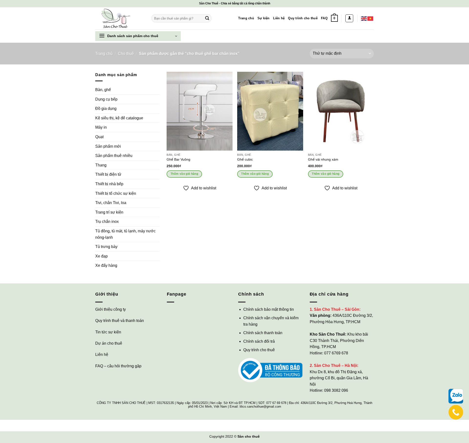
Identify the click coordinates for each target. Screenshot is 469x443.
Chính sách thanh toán (262, 333)
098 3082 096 (336, 390)
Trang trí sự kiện (109, 212)
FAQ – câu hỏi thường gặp (118, 366)
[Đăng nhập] (349, 18)
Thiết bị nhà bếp (109, 184)
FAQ (324, 18)
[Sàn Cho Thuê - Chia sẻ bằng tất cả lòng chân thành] (119, 18)
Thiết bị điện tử (108, 174)
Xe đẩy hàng (106, 265)
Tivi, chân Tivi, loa (110, 203)
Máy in (101, 127)
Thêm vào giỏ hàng (184, 173)
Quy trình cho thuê (303, 18)
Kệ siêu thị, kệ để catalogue (119, 118)
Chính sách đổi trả (259, 341)
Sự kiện (263, 18)
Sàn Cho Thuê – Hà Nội (335, 365)
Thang (101, 165)
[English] (364, 18)
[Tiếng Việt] (370, 18)
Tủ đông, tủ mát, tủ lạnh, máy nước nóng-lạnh (125, 234)
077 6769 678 (336, 353)
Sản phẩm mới (108, 146)
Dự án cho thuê (108, 343)
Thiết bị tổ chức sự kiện (115, 193)
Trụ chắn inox (107, 221)
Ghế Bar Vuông (178, 159)
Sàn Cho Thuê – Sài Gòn (336, 309)
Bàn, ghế (103, 90)
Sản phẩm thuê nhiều (113, 156)
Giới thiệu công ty (110, 309)
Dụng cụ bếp (106, 99)
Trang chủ (246, 18)
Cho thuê (126, 54)
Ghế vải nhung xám (323, 159)
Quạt (99, 137)
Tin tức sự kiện (108, 332)
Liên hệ (279, 18)
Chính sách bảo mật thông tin (268, 309)
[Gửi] (207, 18)
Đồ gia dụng (106, 108)
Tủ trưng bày (106, 247)
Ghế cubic (245, 159)
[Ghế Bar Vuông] (200, 111)
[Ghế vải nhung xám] (341, 111)
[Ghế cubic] (270, 111)
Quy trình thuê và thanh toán (119, 321)
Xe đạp (101, 256)
